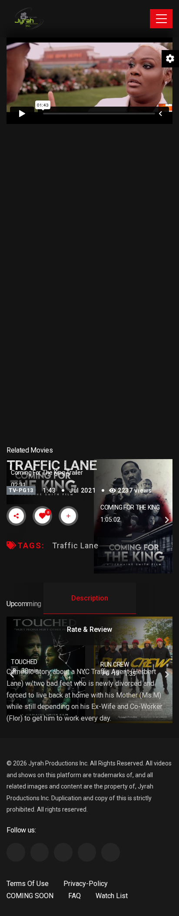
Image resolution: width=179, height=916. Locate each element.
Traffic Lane (75, 545)
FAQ (74, 896)
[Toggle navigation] (161, 18)
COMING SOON (30, 896)
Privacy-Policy (85, 883)
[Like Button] (42, 515)
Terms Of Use (28, 883)
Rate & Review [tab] (89, 629)
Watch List (112, 896)
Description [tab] (89, 598)
